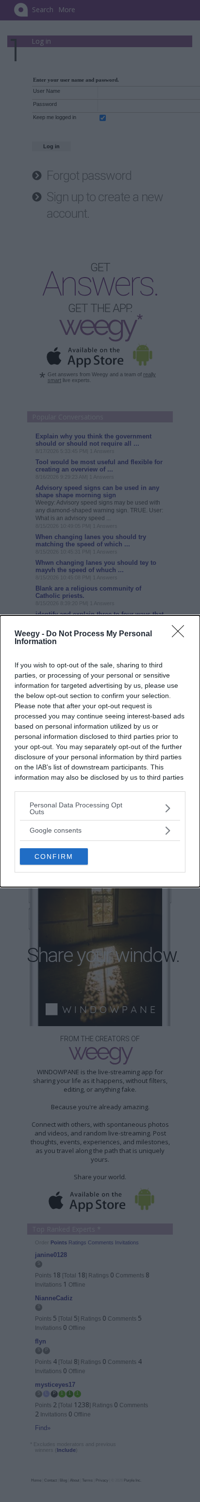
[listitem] (100, 808)
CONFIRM (53, 856)
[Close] (181, 634)
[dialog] (100, 751)
